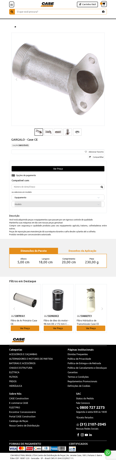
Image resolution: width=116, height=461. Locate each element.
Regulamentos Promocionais (82, 381)
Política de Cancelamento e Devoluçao (87, 368)
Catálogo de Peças (18, 421)
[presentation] (16, 79)
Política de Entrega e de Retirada (84, 363)
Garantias (73, 372)
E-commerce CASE (18, 403)
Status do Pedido (85, 398)
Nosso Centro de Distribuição (24, 425)
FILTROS (13, 377)
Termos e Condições (78, 377)
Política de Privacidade (79, 359)
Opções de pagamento (26, 175)
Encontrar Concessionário (22, 412)
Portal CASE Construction (22, 416)
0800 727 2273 (92, 407)
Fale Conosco (83, 403)
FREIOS (13, 381)
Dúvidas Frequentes (78, 354)
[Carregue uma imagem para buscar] (103, 11)
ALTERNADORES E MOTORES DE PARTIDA (31, 359)
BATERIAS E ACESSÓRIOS (22, 363)
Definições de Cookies (79, 386)
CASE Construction (19, 398)
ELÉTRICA (14, 372)
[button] (25, 306)
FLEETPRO (14, 407)
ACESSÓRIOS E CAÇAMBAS (23, 354)
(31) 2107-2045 (93, 424)
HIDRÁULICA (15, 386)
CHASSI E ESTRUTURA (20, 368)
